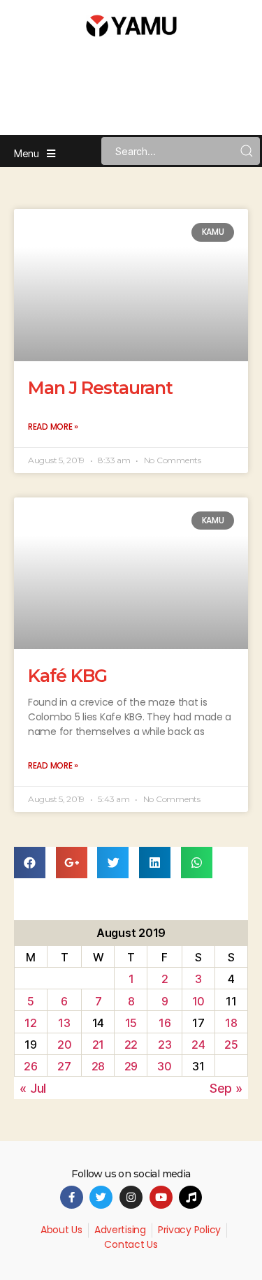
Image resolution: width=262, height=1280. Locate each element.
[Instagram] (131, 1197)
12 (30, 1023)
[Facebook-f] (71, 1197)
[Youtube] (161, 1197)
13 (64, 1023)
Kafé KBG (67, 675)
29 (131, 1066)
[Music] (190, 1197)
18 (231, 1023)
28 (98, 1066)
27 (64, 1066)
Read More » (53, 426)
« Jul (33, 1088)
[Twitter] (100, 1197)
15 (131, 1023)
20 (64, 1045)
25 (231, 1045)
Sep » (226, 1088)
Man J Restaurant (100, 387)
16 (164, 1023)
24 (198, 1045)
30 (164, 1066)
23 (164, 1045)
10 (198, 1001)
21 (98, 1045)
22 (131, 1045)
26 (30, 1066)
